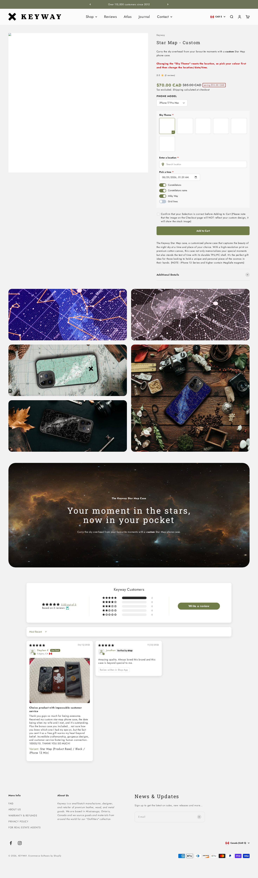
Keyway (161, 35)
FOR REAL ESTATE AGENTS (24, 827)
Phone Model (167, 96)
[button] (109, 598)
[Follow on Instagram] (19, 843)
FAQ (10, 803)
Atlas (128, 16)
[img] (37, 645)
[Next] (167, 4)
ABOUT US (14, 809)
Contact (163, 16)
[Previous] (90, 4)
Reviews (110, 16)
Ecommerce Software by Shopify (44, 855)
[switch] (162, 185)
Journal (144, 16)
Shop (90, 16)
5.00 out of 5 (68, 604)
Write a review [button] (198, 606)
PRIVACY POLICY (18, 821)
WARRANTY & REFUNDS (22, 815)
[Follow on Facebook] (10, 843)
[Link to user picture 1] (59, 680)
